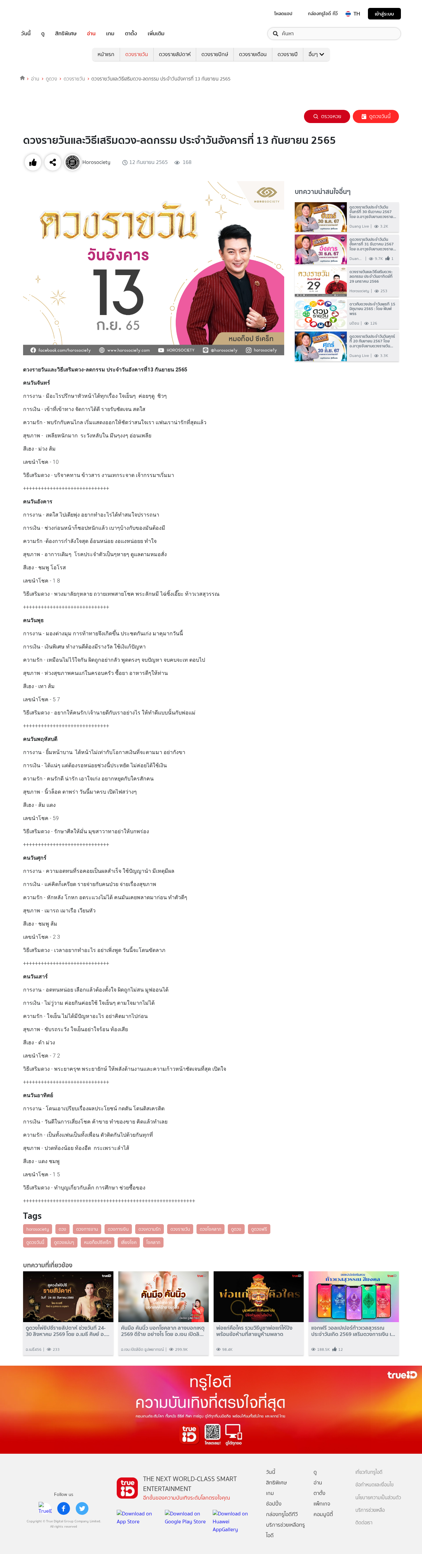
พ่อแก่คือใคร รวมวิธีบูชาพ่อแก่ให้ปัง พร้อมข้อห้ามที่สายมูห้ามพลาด (254, 1331)
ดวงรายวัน (136, 54)
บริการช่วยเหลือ (370, 1510)
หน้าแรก (106, 54)
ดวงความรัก (149, 1229)
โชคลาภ (153, 1242)
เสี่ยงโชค (128, 1242)
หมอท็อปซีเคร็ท (97, 1242)
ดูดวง (51, 78)
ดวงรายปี (288, 54)
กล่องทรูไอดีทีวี (282, 1514)
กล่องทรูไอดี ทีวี (323, 13)
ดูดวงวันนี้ (380, 116)
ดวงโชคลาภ (210, 1229)
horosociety (37, 1229)
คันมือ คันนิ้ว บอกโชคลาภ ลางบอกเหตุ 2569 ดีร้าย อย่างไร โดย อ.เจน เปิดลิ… (163, 1331)
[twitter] (82, 1508)
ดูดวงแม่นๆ (64, 1242)
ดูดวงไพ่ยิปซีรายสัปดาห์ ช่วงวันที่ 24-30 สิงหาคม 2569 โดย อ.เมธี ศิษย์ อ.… (67, 1331)
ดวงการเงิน (118, 1229)
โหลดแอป (283, 13)
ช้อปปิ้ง (274, 1503)
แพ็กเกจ (322, 1503)
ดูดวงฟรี (259, 1229)
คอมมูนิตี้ (323, 1514)
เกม (110, 34)
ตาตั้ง (131, 34)
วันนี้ (26, 34)
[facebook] (63, 1508)
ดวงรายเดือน (253, 54)
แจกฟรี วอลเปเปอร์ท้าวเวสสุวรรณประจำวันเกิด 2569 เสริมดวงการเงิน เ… (353, 1331)
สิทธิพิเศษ (65, 34)
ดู (43, 34)
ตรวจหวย (331, 116)
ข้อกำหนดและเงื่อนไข (374, 1484)
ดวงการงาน (87, 1229)
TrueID (41, 13)
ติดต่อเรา (364, 1522)
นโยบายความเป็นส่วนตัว (378, 1497)
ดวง (62, 1229)
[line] (45, 1508)
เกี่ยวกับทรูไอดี (368, 1472)
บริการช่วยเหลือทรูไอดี (285, 1530)
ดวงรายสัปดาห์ (175, 54)
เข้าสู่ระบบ (384, 13)
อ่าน (91, 34)
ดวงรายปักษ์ (214, 54)
